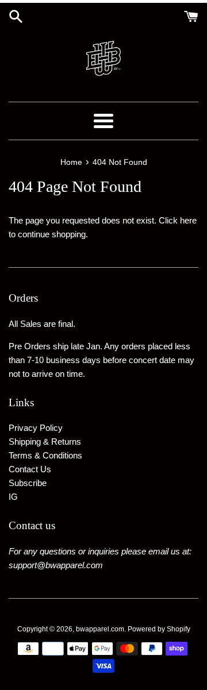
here (188, 220)
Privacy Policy (36, 428)
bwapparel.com (100, 629)
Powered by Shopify (159, 629)
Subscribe (28, 483)
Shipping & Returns (45, 441)
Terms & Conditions (45, 455)
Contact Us (30, 469)
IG (13, 497)
